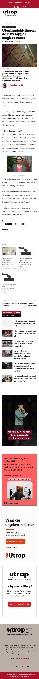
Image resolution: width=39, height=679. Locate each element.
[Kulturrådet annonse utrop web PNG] (19, 505)
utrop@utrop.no (23, 658)
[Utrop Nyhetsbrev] (19, 616)
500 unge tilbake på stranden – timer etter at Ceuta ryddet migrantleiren (24, 343)
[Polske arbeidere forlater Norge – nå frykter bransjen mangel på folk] (7, 333)
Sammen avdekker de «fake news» (28, 304)
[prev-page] (19, 386)
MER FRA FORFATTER (11, 316)
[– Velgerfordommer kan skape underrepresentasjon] (9, 277)
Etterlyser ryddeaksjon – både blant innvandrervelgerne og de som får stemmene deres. (25, 262)
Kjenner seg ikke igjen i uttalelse (10, 304)
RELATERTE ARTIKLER (11, 312)
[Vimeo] (28, 667)
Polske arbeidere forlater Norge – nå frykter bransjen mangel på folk (25, 333)
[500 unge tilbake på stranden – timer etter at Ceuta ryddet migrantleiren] (7, 343)
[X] (22, 667)
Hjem (3, 24)
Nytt (15, 24)
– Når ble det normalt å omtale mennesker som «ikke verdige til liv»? (25, 323)
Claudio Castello (8, 41)
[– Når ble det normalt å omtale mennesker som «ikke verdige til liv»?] (7, 323)
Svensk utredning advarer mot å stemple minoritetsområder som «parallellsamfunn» (25, 378)
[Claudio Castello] (6, 85)
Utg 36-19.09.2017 (11, 27)
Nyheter (9, 24)
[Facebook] (11, 667)
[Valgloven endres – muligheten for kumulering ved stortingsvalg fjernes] (9, 251)
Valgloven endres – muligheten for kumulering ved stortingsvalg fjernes (8, 261)
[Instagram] (17, 667)
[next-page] (23, 386)
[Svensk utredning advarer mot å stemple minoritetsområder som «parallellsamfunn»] (7, 378)
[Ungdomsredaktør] (19, 561)
